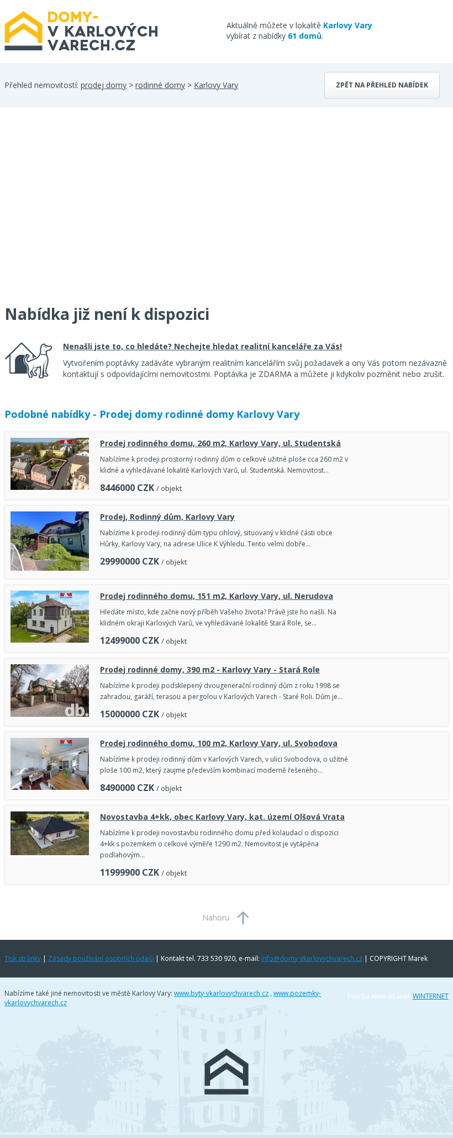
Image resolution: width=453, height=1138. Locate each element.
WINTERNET (431, 996)
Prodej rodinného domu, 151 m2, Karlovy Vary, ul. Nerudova (216, 596)
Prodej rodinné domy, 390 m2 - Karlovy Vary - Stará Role (210, 669)
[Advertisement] (87, 212)
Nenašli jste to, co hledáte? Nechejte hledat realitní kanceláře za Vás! (202, 346)
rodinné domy (160, 85)
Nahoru (215, 917)
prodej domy (104, 85)
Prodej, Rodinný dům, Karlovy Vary (167, 516)
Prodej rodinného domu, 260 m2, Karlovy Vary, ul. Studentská (220, 443)
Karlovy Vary (216, 85)
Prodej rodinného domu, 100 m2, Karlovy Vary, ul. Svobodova (219, 743)
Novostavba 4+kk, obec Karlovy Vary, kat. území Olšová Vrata (222, 816)
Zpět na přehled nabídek (382, 85)
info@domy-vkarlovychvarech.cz (311, 958)
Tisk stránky (22, 958)
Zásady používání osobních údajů (101, 958)
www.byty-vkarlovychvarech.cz (221, 993)
